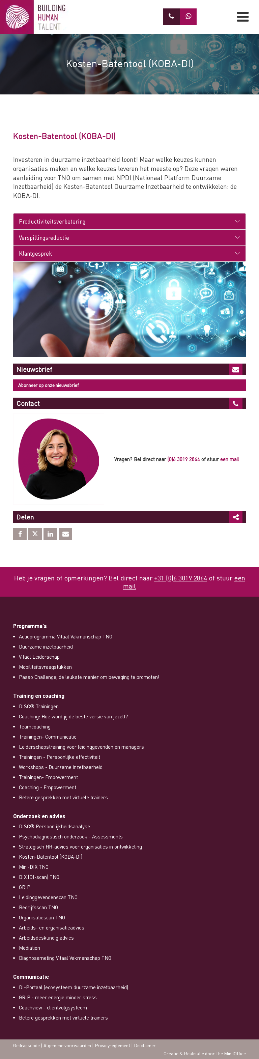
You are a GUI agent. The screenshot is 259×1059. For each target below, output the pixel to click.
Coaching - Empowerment (47, 787)
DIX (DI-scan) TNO (39, 877)
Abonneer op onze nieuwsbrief (48, 385)
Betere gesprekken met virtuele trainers (63, 797)
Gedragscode (26, 1045)
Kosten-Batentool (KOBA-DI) (50, 856)
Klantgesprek (35, 253)
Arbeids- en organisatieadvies (51, 927)
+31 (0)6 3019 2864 (180, 577)
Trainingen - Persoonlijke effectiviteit (59, 756)
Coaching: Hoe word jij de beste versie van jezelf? (73, 716)
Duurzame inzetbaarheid (46, 646)
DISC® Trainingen (39, 706)
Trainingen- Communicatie (48, 736)
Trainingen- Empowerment (48, 777)
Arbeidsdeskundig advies (46, 937)
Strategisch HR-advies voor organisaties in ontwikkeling (80, 846)
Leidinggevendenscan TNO (48, 897)
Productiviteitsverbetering (52, 221)
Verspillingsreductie (44, 237)
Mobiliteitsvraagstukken (45, 666)
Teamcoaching (35, 726)
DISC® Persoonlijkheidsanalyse (54, 826)
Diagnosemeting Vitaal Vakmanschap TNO (65, 957)
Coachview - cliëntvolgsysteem (53, 1007)
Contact (28, 403)
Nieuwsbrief (34, 369)
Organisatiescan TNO (42, 917)
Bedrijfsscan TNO (38, 907)
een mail (229, 459)
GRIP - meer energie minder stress (58, 997)
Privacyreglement (112, 1045)
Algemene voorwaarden (67, 1045)
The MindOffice (231, 1053)
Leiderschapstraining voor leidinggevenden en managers (81, 746)
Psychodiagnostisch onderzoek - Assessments (71, 836)
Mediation (29, 947)
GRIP (24, 887)
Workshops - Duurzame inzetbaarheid (61, 767)
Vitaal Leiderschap (39, 656)
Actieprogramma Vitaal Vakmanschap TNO (65, 636)
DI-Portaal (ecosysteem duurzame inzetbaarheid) (73, 987)
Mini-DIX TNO (34, 866)
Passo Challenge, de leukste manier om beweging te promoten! (89, 677)
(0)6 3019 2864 (184, 459)
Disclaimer (145, 1045)
